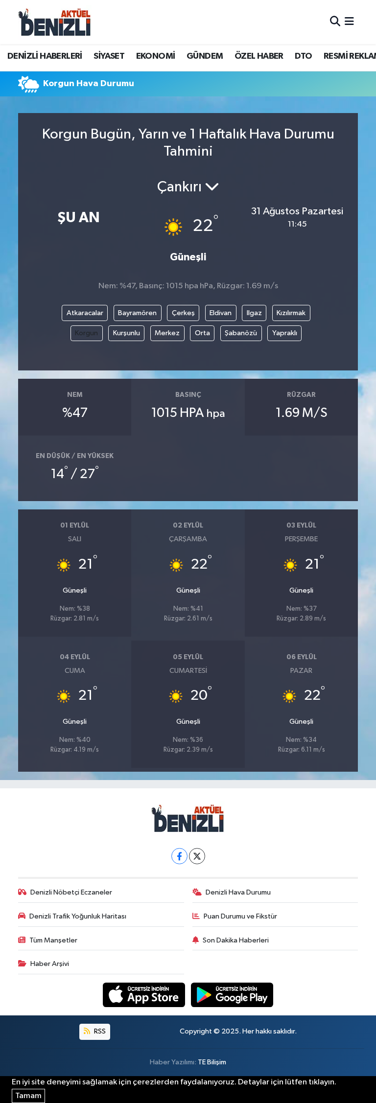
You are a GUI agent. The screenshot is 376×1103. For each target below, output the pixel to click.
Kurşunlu (126, 333)
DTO (303, 56)
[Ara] (335, 22)
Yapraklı (284, 333)
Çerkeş (183, 313)
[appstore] (145, 994)
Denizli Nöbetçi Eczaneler (71, 892)
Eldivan (221, 313)
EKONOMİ (155, 56)
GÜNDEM (205, 56)
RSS (99, 1031)
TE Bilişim (212, 1062)
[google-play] (232, 994)
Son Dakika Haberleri (236, 940)
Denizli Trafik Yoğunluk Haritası (77, 916)
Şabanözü (241, 333)
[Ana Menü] (349, 22)
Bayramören (137, 313)
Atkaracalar (85, 313)
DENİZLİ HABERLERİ (44, 56)
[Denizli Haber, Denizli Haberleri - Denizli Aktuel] (55, 22)
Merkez (167, 333)
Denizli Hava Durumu (238, 892)
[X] (197, 856)
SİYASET (109, 56)
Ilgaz (254, 313)
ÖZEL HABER (259, 56)
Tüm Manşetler (53, 940)
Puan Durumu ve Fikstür (240, 916)
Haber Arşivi (49, 963)
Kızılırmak (291, 313)
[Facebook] (179, 856)
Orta (202, 333)
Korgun (86, 333)
